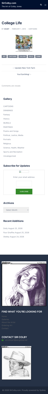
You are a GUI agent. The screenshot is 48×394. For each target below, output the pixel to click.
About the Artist (8, 322)
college (23, 56)
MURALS (7, 123)
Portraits (7, 139)
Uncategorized (9, 156)
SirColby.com (9, 3)
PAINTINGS (8, 127)
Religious (7, 143)
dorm (38, 56)
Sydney (43, 390)
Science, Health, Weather (13, 148)
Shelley (6, 237)
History (6, 119)
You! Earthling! (23, 74)
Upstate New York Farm (25, 68)
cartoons (12, 56)
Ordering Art (7, 325)
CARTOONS (33, 29)
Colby (6, 29)
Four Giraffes (8, 232)
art (4, 56)
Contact (5, 328)
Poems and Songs (11, 131)
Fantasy (6, 114)
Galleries (5, 319)
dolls (31, 56)
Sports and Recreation (12, 152)
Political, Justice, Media (13, 135)
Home (4, 316)
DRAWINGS (8, 110)
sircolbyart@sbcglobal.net (16, 340)
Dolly (5, 228)
